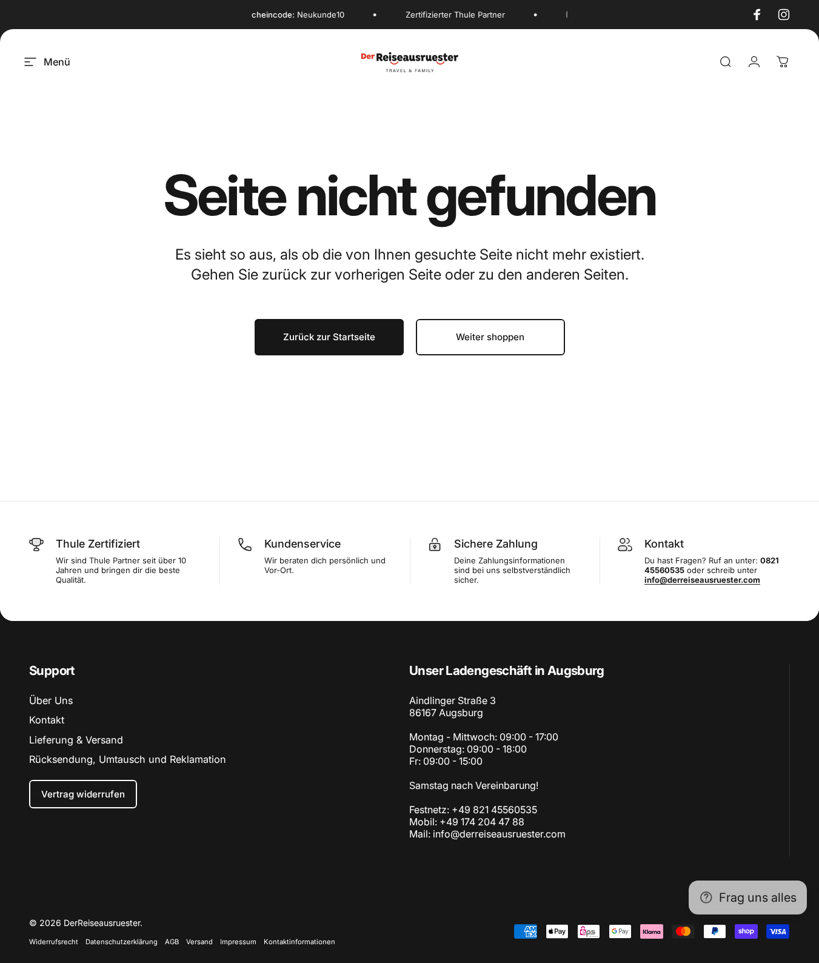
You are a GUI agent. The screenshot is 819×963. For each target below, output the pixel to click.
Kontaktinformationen (299, 942)
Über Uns (51, 700)
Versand (199, 942)
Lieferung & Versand (76, 740)
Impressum (238, 942)
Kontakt (46, 720)
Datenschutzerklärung (121, 942)
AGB (172, 942)
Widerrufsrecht (53, 942)
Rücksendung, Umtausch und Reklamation (127, 759)
